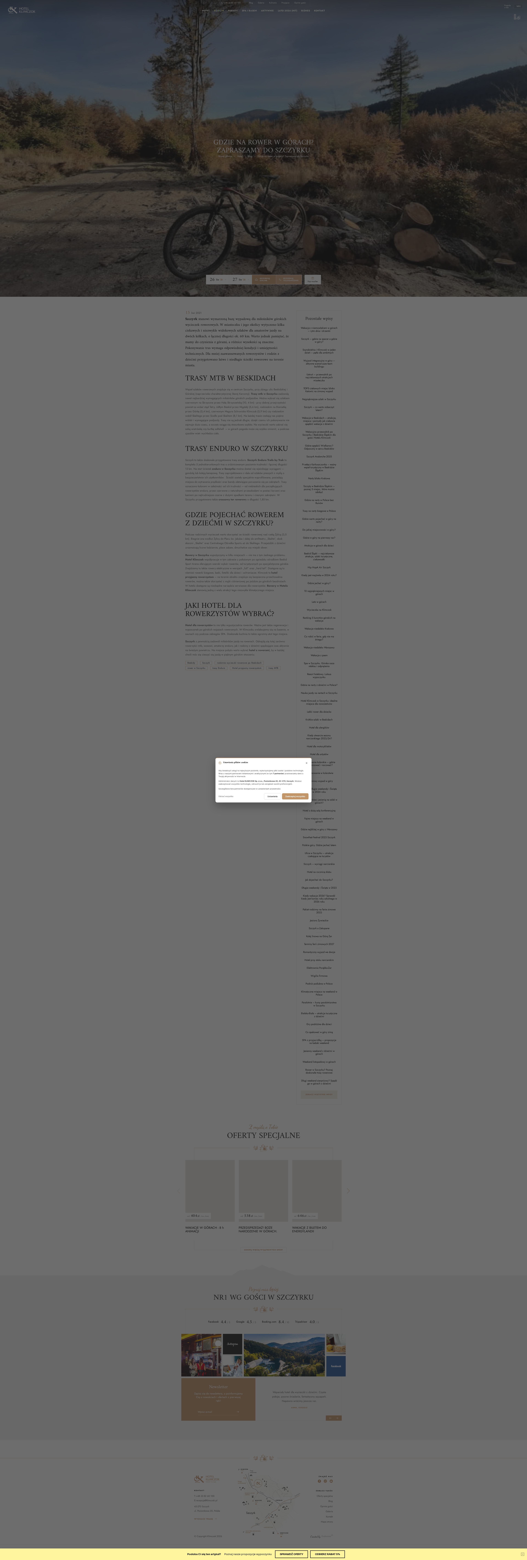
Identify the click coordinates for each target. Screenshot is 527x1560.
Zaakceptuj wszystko (295, 796)
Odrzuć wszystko (225, 796)
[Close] (307, 763)
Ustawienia (272, 796)
